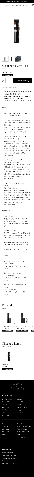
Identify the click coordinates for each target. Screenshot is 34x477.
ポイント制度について (23, 431)
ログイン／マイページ (8, 431)
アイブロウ (5, 410)
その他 (19, 410)
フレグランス (5, 415)
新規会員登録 (5, 429)
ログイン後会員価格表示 (7, 75)
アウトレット (21, 412)
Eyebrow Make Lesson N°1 (9, 455)
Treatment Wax (6, 461)
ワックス (4, 412)
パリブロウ (5, 404)
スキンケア (20, 402)
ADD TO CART (22, 81)
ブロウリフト (5, 407)
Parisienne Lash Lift (7, 452)
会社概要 (19, 434)
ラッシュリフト (6, 402)
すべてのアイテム (7, 399)
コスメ (19, 404)
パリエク (19, 399)
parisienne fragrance (8, 463)
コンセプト (5, 426)
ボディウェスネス (22, 407)
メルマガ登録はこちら (23, 437)
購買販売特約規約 (22, 429)
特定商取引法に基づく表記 (24, 426)
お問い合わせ (5, 434)
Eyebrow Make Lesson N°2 (9, 458)
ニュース (4, 423)
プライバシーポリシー (23, 423)
